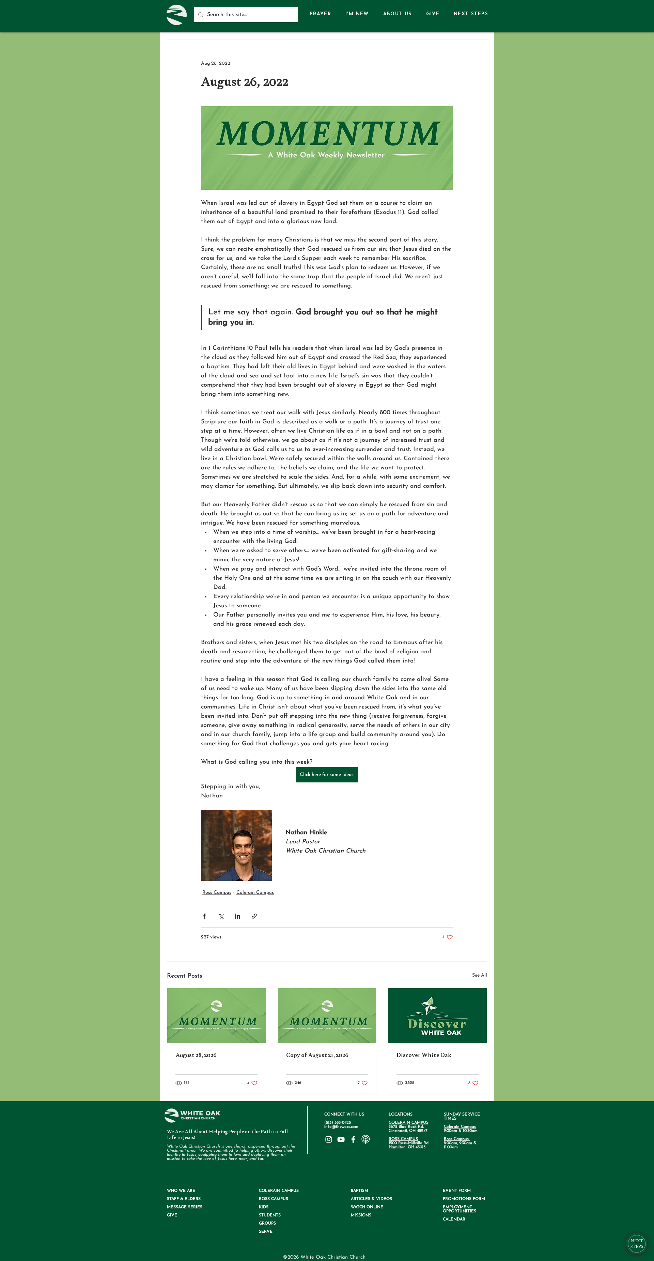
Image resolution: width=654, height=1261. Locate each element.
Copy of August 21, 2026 (317, 1055)
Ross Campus (216, 892)
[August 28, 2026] (216, 1015)
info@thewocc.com (341, 1127)
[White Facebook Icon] (353, 1139)
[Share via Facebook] (204, 916)
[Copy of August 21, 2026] (327, 1015)
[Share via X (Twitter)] (221, 916)
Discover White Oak (423, 1055)
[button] (397, 14)
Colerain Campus (255, 892)
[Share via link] (254, 916)
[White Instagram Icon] (328, 1139)
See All (479, 975)
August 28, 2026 (196, 1055)
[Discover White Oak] (437, 1015)
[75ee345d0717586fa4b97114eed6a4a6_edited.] (365, 1139)
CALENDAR (454, 1219)
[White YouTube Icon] (341, 1139)
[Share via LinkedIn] (237, 916)
